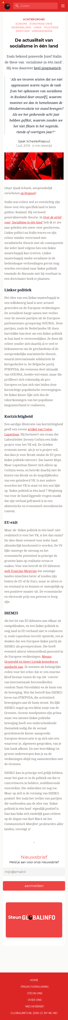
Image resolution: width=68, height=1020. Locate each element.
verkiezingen (42, 31)
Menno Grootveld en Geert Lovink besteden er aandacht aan (31, 662)
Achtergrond (34, 19)
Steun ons (34, 993)
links (37, 27)
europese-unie (41, 23)
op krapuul (27, 193)
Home (34, 980)
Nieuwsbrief (34, 1006)
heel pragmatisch (47, 68)
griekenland (21, 27)
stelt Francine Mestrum (20, 571)
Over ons (35, 1000)
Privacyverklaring (35, 986)
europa (22, 23)
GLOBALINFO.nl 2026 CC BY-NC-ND (34, 1013)
